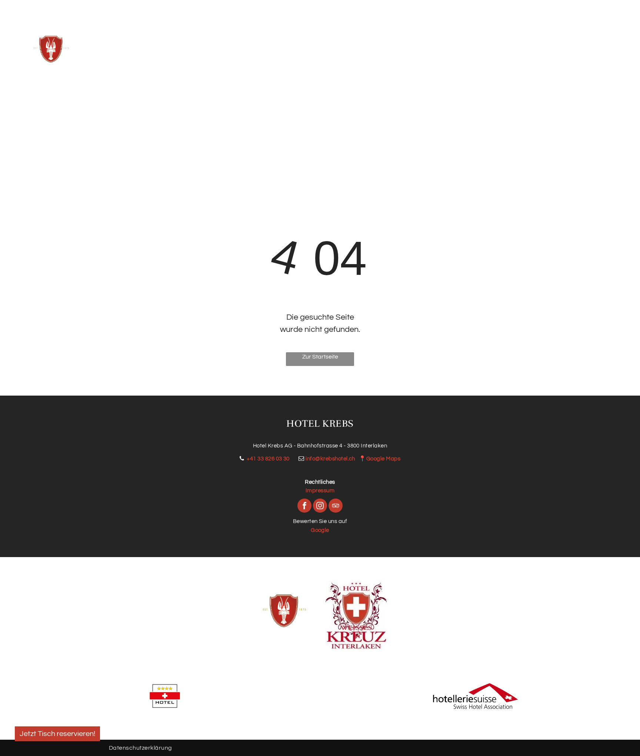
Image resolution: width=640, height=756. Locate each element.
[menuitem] (203, 45)
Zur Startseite (320, 357)
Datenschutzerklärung (140, 748)
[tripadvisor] (336, 506)
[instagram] (320, 506)
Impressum (320, 490)
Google (320, 530)
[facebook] (304, 506)
